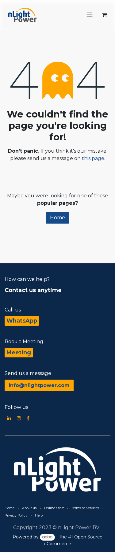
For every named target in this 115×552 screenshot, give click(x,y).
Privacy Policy (16, 515)
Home (57, 217)
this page (93, 158)
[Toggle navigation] (89, 15)
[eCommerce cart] (104, 15)
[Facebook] (28, 418)
